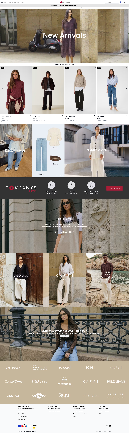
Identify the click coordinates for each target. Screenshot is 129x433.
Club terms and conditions (80, 414)
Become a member (78, 411)
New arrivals (10, 2)
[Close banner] (127, 6)
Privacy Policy (21, 431)
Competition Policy (23, 416)
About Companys (103, 408)
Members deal (20, 2)
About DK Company (104, 411)
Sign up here (64, 336)
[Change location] (120, 2)
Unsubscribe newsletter (54, 411)
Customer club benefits (79, 408)
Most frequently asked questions (26, 408)
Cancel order (21, 419)
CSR (100, 414)
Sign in (74, 416)
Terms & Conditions (23, 414)
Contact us (21, 411)
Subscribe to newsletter (54, 408)
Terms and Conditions (31, 431)
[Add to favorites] (30, 68)
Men (15, 2)
